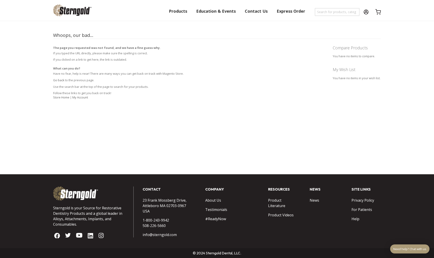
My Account (80, 97)
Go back (58, 80)
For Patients (361, 209)
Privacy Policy (362, 200)
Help (355, 218)
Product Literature (276, 203)
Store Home (61, 97)
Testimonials (216, 209)
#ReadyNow (215, 218)
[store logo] (72, 12)
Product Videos (281, 215)
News (314, 200)
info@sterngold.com (160, 234)
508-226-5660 (154, 225)
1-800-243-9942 (156, 220)
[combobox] (337, 12)
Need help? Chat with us (409, 249)
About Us (213, 200)
